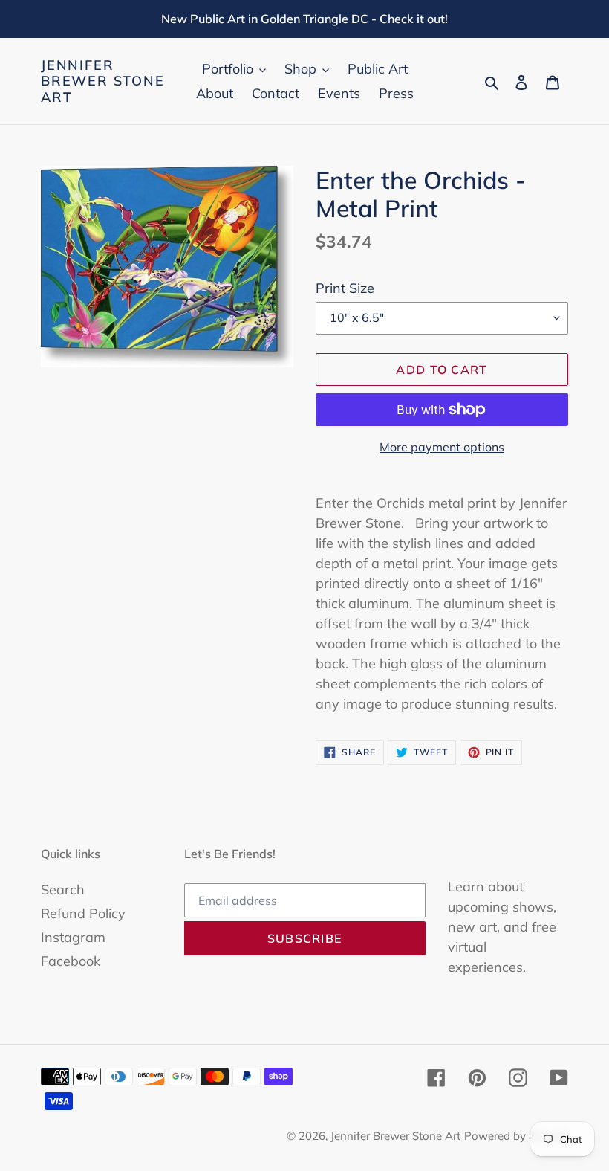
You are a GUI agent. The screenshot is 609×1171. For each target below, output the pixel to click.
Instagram (73, 937)
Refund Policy (83, 913)
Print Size (345, 288)
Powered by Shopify (516, 1136)
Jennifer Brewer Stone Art (103, 81)
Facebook (70, 961)
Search (63, 889)
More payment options (442, 446)
